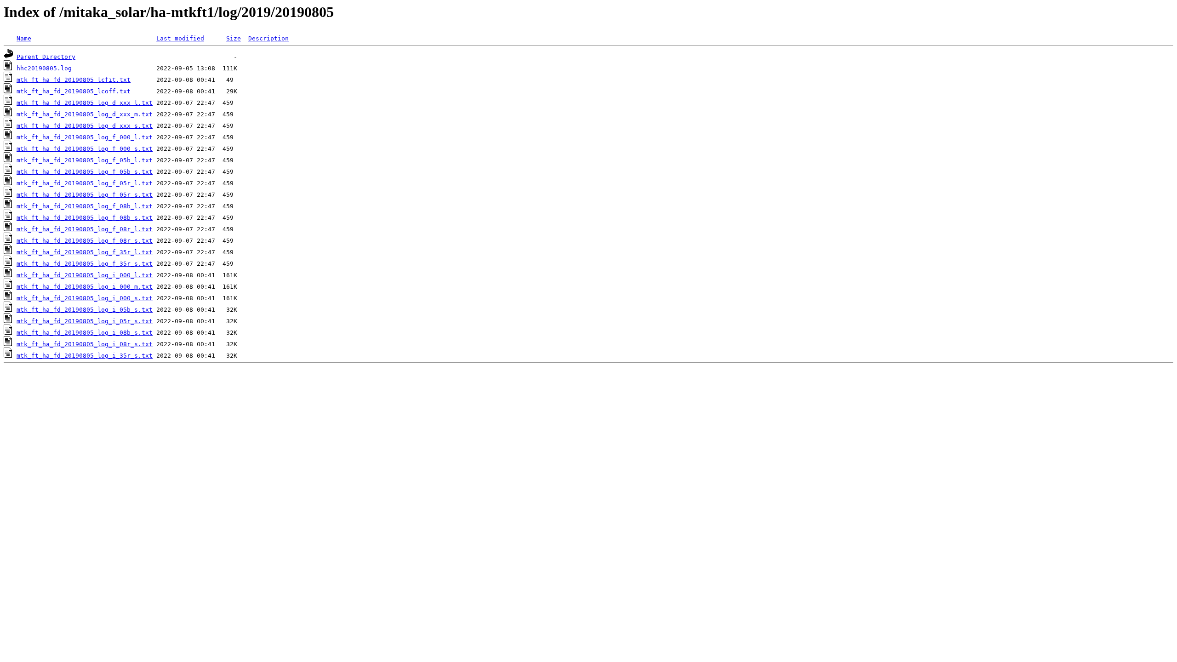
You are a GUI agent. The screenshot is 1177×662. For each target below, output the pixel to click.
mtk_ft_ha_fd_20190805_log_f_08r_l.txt (85, 229)
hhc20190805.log (44, 68)
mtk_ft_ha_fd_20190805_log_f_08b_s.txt (85, 217)
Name (24, 38)
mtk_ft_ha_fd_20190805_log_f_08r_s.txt (85, 240)
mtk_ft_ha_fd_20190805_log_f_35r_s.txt (85, 263)
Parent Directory (46, 56)
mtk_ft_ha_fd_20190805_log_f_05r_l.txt (85, 183)
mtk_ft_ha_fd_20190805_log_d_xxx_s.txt (85, 125)
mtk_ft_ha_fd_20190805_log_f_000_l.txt (85, 137)
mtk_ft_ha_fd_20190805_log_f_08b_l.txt (85, 206)
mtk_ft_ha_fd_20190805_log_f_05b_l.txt (85, 160)
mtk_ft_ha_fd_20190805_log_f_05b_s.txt (85, 171)
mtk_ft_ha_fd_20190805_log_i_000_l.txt (85, 275)
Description (268, 38)
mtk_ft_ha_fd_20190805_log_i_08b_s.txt (85, 332)
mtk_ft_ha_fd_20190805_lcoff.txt (74, 91)
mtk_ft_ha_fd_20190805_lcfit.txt (74, 79)
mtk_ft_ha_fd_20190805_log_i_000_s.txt (85, 298)
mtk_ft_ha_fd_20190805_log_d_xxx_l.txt (85, 102)
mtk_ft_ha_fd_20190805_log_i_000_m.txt (85, 286)
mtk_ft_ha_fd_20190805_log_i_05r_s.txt (85, 321)
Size (233, 38)
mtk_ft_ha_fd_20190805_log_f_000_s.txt (85, 148)
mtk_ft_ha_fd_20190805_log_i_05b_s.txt (85, 309)
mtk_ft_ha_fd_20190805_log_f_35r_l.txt (85, 252)
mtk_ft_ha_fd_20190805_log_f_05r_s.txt (85, 194)
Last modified (180, 38)
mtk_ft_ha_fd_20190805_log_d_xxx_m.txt (85, 114)
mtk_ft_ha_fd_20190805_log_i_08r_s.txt (85, 344)
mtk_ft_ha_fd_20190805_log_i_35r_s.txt (85, 355)
